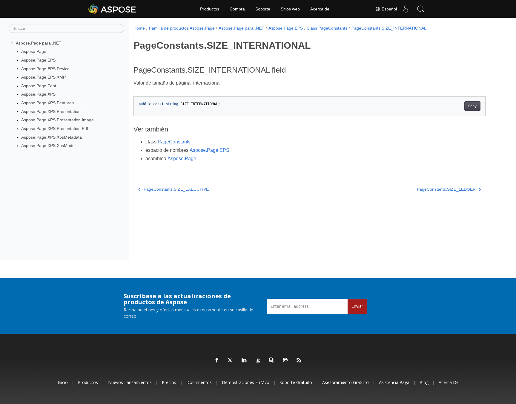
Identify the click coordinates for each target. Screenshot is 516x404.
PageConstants (174, 141)
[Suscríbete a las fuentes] (299, 360)
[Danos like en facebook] (217, 360)
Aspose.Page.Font (38, 85)
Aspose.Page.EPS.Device (45, 68)
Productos (209, 9)
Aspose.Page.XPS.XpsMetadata (51, 137)
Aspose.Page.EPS (38, 60)
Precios (169, 382)
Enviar (357, 306)
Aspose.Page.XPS (38, 94)
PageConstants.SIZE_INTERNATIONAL (388, 28)
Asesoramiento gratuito (345, 382)
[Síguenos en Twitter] (230, 360)
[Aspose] (112, 8)
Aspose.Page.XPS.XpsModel (48, 145)
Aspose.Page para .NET (39, 43)
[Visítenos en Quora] (272, 360)
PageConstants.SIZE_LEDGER (446, 189)
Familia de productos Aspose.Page (182, 28)
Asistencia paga (394, 382)
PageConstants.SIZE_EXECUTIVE (176, 189)
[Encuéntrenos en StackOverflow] (258, 360)
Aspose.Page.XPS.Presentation (51, 111)
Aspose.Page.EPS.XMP (43, 77)
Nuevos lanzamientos (130, 382)
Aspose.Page (33, 51)
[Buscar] (420, 9)
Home (139, 28)
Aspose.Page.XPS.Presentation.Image (57, 119)
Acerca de (319, 9)
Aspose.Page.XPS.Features (47, 102)
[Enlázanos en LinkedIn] (244, 360)
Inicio (63, 382)
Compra (237, 9)
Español (388, 9)
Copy (472, 106)
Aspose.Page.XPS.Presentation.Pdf (54, 128)
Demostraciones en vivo (245, 382)
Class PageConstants (327, 28)
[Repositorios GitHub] (285, 360)
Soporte (262, 9)
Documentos (199, 382)
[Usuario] (405, 9)
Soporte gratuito (296, 382)
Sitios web (290, 9)
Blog (424, 382)
